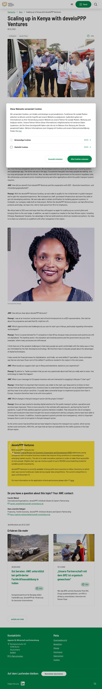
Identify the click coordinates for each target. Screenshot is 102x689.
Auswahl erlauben (55, 159)
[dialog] (51, 135)
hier (20, 131)
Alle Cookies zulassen (79, 159)
